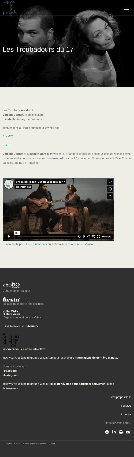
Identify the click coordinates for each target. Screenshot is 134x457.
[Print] (121, 432)
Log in (52, 443)
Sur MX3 (8, 136)
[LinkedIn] (114, 432)
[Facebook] (107, 432)
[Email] (128, 432)
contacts (126, 405)
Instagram (10, 375)
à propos (126, 414)
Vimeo (89, 244)
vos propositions (121, 397)
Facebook (10, 370)
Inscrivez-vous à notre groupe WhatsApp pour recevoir (36, 357)
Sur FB (7, 145)
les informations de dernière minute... (94, 357)
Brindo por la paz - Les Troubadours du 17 (29, 244)
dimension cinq (70, 244)
